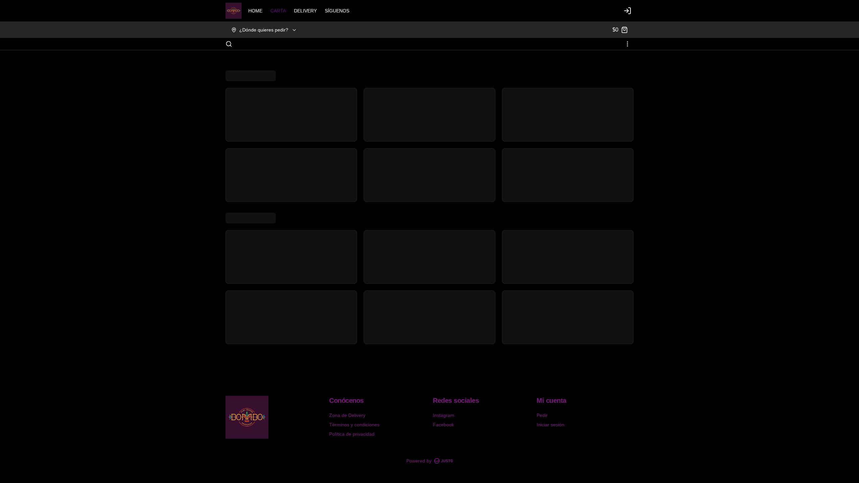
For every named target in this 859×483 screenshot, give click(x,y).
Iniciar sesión (550, 424)
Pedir (542, 415)
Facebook (443, 424)
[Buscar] (228, 44)
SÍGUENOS (337, 10)
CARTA (278, 10)
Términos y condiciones (354, 424)
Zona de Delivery (347, 415)
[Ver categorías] (627, 44)
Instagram (443, 415)
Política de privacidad (351, 434)
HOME (255, 10)
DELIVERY (305, 10)
